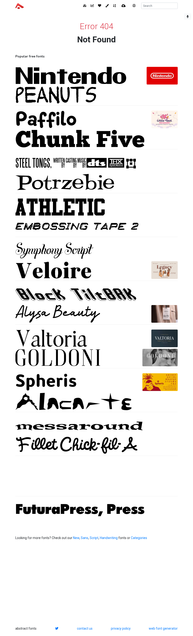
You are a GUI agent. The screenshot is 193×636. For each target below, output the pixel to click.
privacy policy (121, 628)
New (76, 538)
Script (94, 538)
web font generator (163, 628)
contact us (84, 628)
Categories (139, 538)
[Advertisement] (96, 478)
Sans (84, 538)
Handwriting (109, 538)
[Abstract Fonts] (19, 6)
